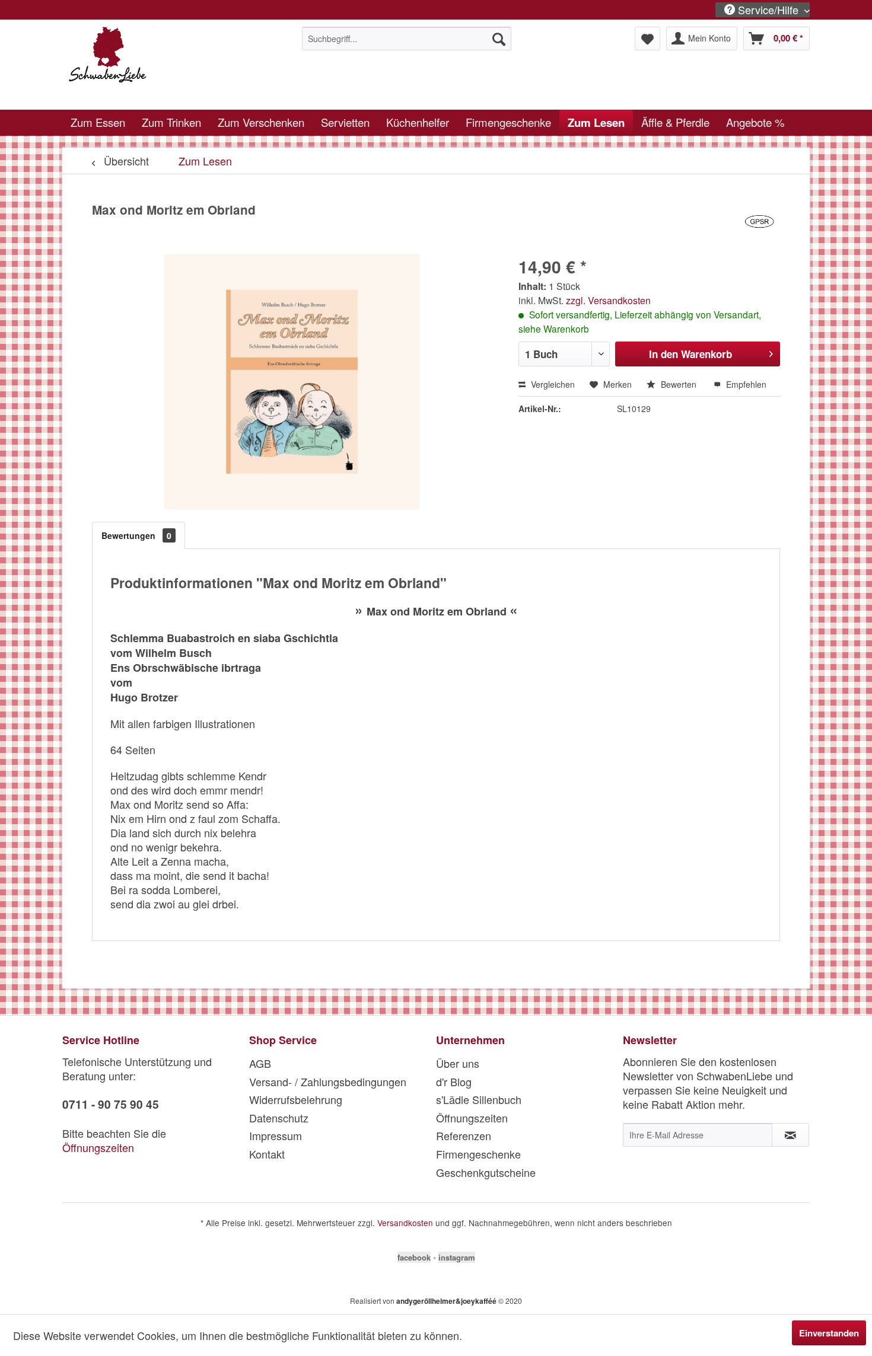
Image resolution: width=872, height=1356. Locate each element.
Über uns (457, 1063)
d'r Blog (454, 1081)
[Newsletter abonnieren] (790, 1135)
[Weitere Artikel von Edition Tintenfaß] (759, 222)
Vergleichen (552, 384)
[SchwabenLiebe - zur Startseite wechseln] (157, 65)
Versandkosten (405, 1223)
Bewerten (678, 384)
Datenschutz (278, 1117)
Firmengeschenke (478, 1154)
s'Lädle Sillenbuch (478, 1099)
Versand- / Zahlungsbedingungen (327, 1081)
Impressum (275, 1135)
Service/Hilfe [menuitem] (768, 9)
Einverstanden (829, 1332)
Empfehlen (745, 384)
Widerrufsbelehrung (295, 1099)
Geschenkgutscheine (486, 1172)
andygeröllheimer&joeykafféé (446, 1301)
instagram (456, 1257)
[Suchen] (498, 38)
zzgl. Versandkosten (608, 300)
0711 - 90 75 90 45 (110, 1104)
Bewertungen (136, 535)
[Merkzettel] (647, 38)
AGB (260, 1063)
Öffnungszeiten (98, 1147)
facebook (414, 1257)
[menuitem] (406, 38)
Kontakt (267, 1154)
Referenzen (463, 1135)
